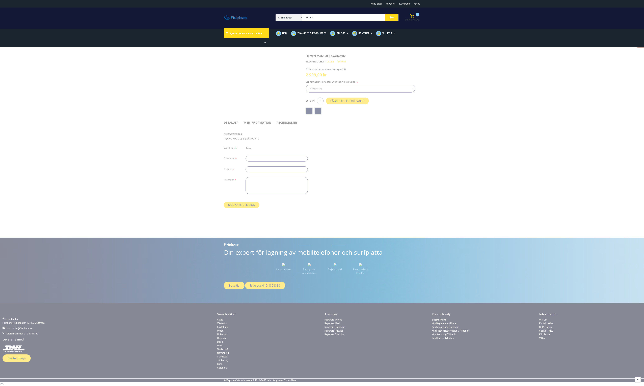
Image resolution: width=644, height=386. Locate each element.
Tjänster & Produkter (311, 33)
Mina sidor (376, 3)
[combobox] (350, 17)
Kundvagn (404, 3)
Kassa (417, 3)
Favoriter (390, 3)
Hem (284, 33)
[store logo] (235, 17)
